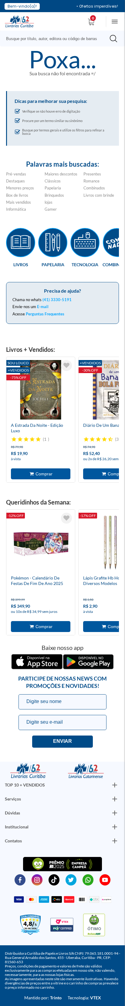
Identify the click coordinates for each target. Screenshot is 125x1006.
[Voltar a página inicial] (19, 21)
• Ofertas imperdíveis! (97, 6)
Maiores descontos (61, 174)
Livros (20, 264)
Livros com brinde (98, 195)
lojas (48, 202)
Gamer (51, 209)
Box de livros (17, 195)
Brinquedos (54, 195)
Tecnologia (85, 264)
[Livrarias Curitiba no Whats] (88, 879)
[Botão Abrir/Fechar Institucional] (114, 785)
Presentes (92, 174)
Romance (91, 180)
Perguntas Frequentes (45, 313)
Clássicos (53, 180)
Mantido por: (43, 997)
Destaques (15, 180)
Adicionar (40, 473)
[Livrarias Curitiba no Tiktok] (54, 879)
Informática (16, 209)
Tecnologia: (84, 997)
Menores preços (20, 187)
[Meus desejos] (66, 365)
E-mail (43, 306)
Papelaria (53, 187)
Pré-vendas (16, 174)
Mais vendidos (18, 202)
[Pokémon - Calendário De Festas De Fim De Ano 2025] (40, 543)
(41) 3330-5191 (57, 299)
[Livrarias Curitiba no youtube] (105, 879)
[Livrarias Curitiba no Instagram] (37, 879)
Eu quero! (62, 742)
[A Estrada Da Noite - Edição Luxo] (40, 391)
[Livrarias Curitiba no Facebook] (20, 879)
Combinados (94, 187)
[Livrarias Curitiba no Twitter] (71, 879)
